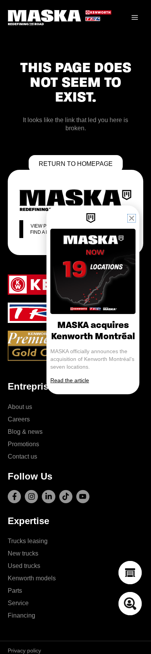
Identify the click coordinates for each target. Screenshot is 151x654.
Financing (21, 615)
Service (18, 602)
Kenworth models (32, 578)
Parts (15, 590)
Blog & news (25, 431)
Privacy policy (24, 650)
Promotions (23, 443)
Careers (19, 419)
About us (20, 406)
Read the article (69, 380)
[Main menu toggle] (134, 17)
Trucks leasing (28, 540)
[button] (131, 218)
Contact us (22, 456)
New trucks (23, 553)
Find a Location (49, 232)
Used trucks (24, 565)
